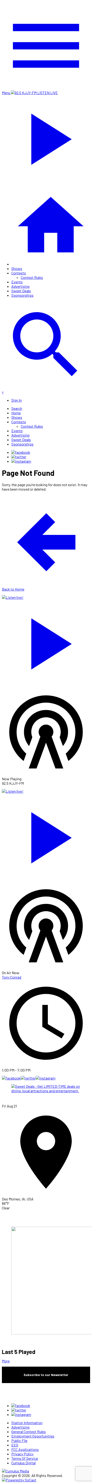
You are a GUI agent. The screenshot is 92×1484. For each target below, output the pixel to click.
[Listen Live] (46, 641)
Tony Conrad (11, 977)
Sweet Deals (21, 290)
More (6, 1361)
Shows (16, 268)
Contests (18, 273)
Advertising (20, 286)
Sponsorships (22, 295)
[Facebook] (20, 452)
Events (17, 282)
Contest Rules (32, 277)
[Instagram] (21, 461)
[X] (18, 456)
